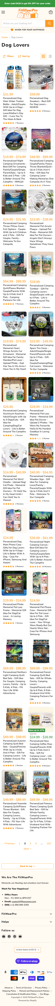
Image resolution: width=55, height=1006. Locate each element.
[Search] (49, 23)
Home (5, 37)
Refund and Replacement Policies (34, 991)
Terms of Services (24, 987)
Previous (10, 843)
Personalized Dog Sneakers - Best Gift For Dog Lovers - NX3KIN (40, 103)
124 (49, 843)
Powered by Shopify (27, 1000)
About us (8, 987)
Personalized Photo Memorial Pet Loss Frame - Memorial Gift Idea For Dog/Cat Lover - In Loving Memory (14, 612)
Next (26, 848)
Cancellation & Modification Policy (21, 994)
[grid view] (43, 56)
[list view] (50, 56)
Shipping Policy (9, 991)
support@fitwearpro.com (24, 901)
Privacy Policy (41, 987)
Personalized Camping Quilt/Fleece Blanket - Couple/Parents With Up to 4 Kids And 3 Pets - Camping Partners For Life (15, 293)
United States (26, 949)
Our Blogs (44, 994)
